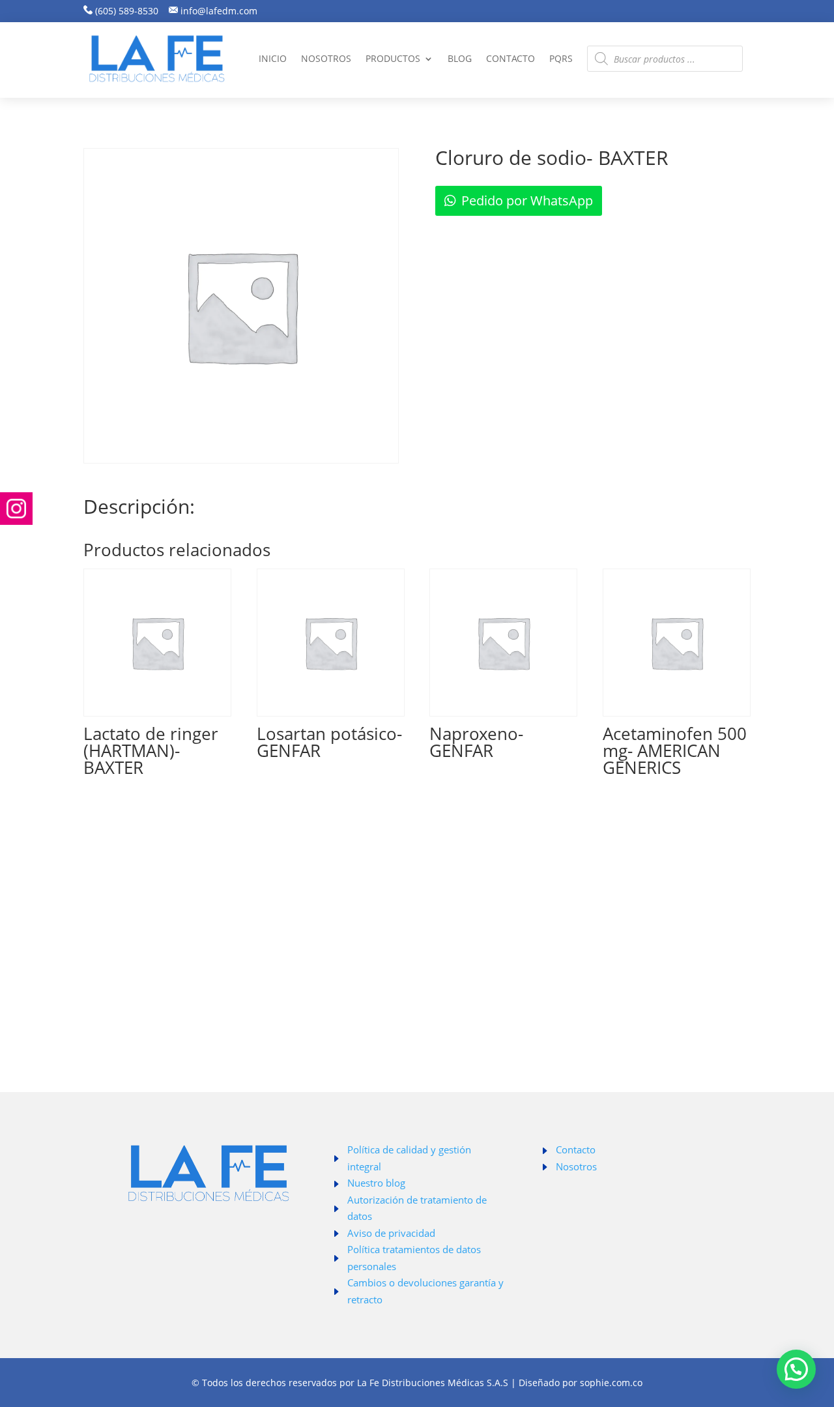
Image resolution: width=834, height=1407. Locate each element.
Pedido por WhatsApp (527, 200)
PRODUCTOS (393, 58)
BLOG (460, 58)
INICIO (273, 58)
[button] (796, 1369)
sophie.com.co (611, 1382)
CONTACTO (510, 58)
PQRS (561, 58)
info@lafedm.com (219, 11)
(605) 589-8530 (125, 11)
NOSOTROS (326, 58)
